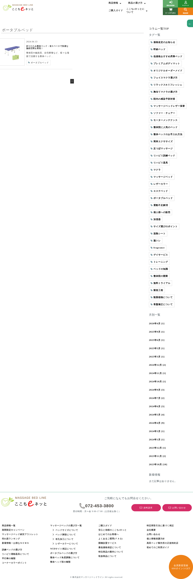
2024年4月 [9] (157, 423)
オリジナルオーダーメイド (167, 70)
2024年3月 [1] (157, 431)
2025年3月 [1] (157, 356)
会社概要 (151, 530)
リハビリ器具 (160, 162)
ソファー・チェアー (164, 113)
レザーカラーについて (66, 544)
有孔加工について (64, 539)
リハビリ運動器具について (15, 554)
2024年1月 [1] (157, 439)
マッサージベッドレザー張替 (169, 106)
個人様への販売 (161, 212)
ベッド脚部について (65, 534)
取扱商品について (107, 556)
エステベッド (160, 191)
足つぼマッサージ (163, 148)
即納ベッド (159, 49)
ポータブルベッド (40, 63)
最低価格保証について (109, 547)
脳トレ (157, 240)
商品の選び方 (135, 3)
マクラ (157, 170)
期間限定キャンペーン (13, 530)
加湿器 (157, 219)
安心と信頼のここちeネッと (112, 530)
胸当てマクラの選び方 (165, 92)
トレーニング (160, 262)
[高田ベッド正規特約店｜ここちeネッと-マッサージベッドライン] (18, 7)
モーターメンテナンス (165, 120)
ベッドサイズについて (66, 530)
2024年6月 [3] (157, 406)
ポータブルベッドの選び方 (63, 553)
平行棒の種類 (9, 558)
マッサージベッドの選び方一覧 (66, 525)
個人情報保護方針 (156, 539)
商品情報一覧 (9, 525)
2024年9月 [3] (157, 390)
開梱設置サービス (107, 543)
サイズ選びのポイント (165, 226)
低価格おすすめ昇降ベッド (167, 56)
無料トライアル (161, 283)
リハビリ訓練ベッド (164, 155)
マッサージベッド (163, 177)
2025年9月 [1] (157, 332)
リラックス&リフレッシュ (167, 85)
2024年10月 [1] (157, 381)
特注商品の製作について (110, 552)
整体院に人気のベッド (165, 127)
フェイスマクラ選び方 (165, 77)
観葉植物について (163, 297)
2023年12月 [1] (157, 448)
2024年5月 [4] (157, 414)
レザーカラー (160, 184)
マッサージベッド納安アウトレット (20, 534)
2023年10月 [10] (158, 464)
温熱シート (159, 233)
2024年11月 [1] (157, 373)
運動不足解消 (160, 205)
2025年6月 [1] (157, 340)
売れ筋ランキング (11, 539)
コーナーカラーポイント (14, 563)
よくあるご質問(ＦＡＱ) (110, 539)
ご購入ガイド (116, 10)
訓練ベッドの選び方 (12, 550)
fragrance (159, 247)
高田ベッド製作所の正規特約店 (162, 543)
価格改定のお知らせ (164, 42)
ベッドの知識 (160, 269)
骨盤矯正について (163, 304)
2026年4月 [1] (157, 323)
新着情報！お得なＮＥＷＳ (15, 543)
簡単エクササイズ (163, 141)
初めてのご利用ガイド (158, 547)
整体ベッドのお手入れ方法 (167, 134)
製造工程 (158, 290)
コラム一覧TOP (159, 28)
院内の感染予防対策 (164, 99)
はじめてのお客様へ (108, 534)
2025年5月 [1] (157, 348)
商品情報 (113, 3)
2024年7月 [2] (157, 398)
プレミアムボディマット (166, 63)
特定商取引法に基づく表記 (160, 525)
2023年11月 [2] (157, 456)
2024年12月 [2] (157, 365)
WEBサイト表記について (63, 549)
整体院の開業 (160, 276)
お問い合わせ (153, 534)
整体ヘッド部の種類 (60, 562)
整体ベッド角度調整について (65, 557)
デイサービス (160, 255)
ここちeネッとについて (135, 10)
